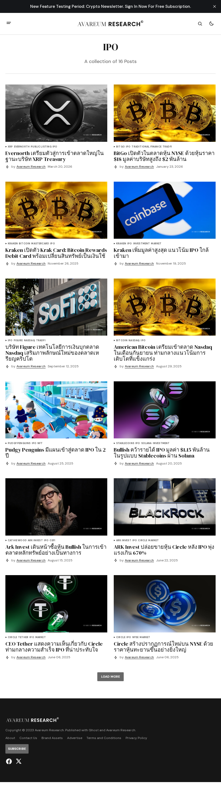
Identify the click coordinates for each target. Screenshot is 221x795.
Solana (146, 443)
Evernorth (22, 147)
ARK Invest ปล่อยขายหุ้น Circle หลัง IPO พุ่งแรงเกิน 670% (164, 550)
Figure (18, 340)
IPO (55, 147)
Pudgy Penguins (19, 443)
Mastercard (40, 243)
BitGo (120, 147)
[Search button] (200, 23)
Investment (141, 243)
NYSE (135, 637)
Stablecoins (125, 443)
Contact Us (28, 738)
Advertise (74, 738)
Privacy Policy (136, 738)
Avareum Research (31, 166)
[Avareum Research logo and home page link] (111, 23)
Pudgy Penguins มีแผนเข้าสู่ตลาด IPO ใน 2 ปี (55, 453)
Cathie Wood (17, 540)
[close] (214, 6)
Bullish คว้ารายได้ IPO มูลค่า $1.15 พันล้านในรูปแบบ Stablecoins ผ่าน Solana (162, 453)
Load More (110, 676)
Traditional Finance (146, 147)
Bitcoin (24, 243)
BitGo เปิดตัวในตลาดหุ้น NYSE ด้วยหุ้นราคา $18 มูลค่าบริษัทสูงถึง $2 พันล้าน (164, 156)
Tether (23, 637)
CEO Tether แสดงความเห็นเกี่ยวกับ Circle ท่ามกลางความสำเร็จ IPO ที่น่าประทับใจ (54, 647)
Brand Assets (52, 738)
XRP (10, 147)
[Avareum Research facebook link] (9, 761)
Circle (142, 540)
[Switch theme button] (211, 23)
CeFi (52, 540)
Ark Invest (35, 540)
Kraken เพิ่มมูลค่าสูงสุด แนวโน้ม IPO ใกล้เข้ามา (161, 253)
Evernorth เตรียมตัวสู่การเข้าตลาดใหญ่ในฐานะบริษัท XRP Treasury (54, 156)
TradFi (167, 147)
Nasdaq (29, 340)
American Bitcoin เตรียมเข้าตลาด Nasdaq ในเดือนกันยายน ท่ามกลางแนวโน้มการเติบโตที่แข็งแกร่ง (163, 353)
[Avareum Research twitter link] (18, 761)
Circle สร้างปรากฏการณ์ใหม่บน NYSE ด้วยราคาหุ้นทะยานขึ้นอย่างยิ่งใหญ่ (163, 647)
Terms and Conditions (104, 738)
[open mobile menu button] (8, 23)
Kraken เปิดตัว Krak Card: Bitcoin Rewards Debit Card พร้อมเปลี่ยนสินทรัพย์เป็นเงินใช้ (56, 253)
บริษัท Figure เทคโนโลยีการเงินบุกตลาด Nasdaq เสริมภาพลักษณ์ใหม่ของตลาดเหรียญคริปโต (52, 353)
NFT (40, 443)
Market (156, 243)
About (10, 738)
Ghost (94, 730)
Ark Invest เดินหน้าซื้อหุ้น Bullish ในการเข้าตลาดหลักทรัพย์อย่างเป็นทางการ (55, 550)
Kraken (13, 243)
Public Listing (41, 147)
